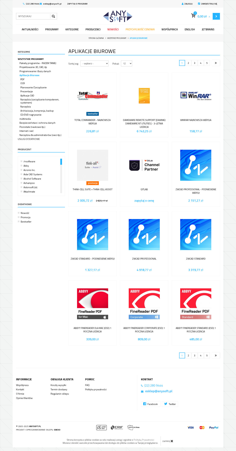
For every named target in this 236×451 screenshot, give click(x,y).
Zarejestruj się (209, 3)
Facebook (152, 404)
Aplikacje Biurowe (29, 75)
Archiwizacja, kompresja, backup (37, 110)
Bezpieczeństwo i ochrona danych (37, 123)
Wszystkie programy (31, 59)
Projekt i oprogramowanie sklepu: (38, 429)
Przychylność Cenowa (140, 29)
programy (52, 29)
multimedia (25, 119)
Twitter (172, 404)
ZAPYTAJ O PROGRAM (77, 3)
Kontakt (20, 389)
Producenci (93, 29)
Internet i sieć (27, 131)
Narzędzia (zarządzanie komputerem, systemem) (39, 101)
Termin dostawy (59, 389)
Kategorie (72, 29)
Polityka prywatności (96, 389)
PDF (22, 79)
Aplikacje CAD (27, 95)
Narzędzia (25, 106)
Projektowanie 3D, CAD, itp (33, 67)
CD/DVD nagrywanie (30, 114)
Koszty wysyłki (58, 385)
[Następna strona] (216, 63)
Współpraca (170, 29)
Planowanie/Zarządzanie (33, 87)
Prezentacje (26, 91)
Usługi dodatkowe (29, 139)
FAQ (87, 385)
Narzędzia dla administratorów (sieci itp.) (40, 135)
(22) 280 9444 (32, 3)
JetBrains (208, 29)
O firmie (20, 393)
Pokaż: (115, 63)
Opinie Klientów (24, 398)
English (190, 29)
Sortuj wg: (73, 63)
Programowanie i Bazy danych (35, 71)
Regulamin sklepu (60, 393)
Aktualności (30, 29)
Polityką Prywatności (144, 440)
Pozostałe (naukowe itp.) (32, 127)
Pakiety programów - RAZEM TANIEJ (38, 63)
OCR (22, 83)
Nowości (113, 29)
